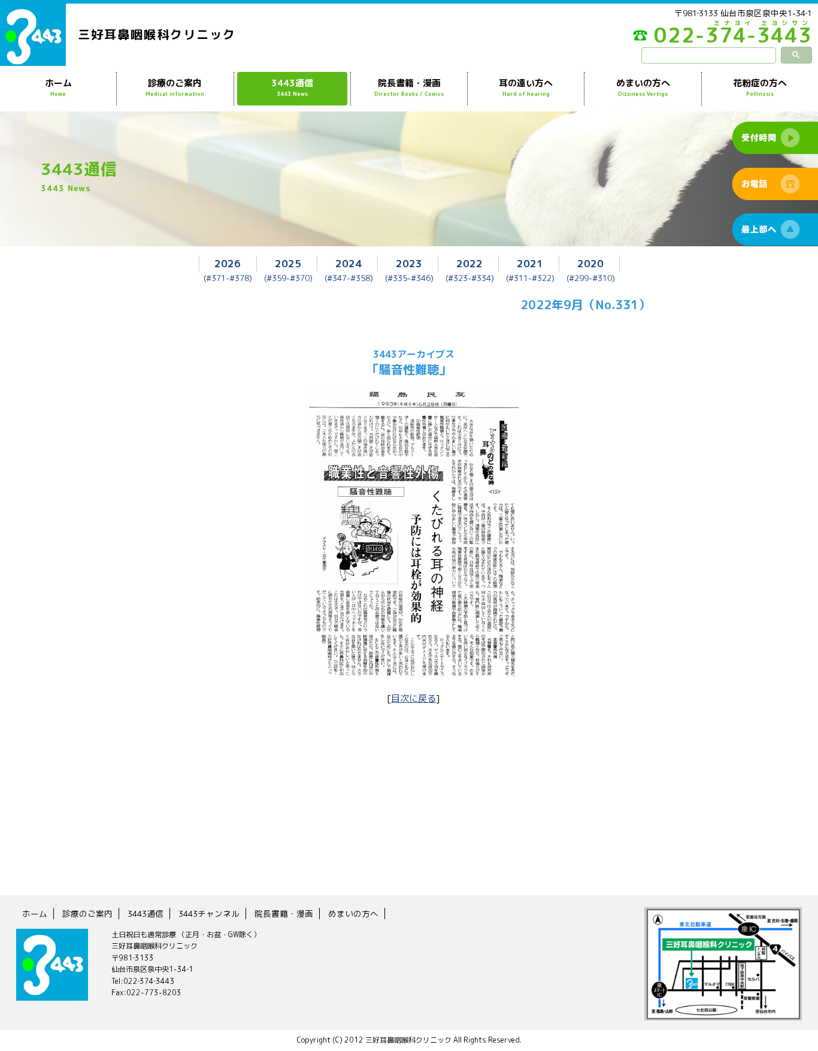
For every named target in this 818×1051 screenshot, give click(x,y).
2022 (469, 263)
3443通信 (292, 87)
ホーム (58, 87)
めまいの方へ (643, 87)
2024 (348, 263)
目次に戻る (413, 698)
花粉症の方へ (760, 87)
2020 (590, 263)
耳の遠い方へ (526, 87)
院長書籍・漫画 (409, 87)
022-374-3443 (733, 38)
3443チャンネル (209, 913)
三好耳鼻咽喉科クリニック (157, 34)
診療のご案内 (175, 87)
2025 (288, 263)
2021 (530, 263)
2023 (409, 263)
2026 (227, 263)
